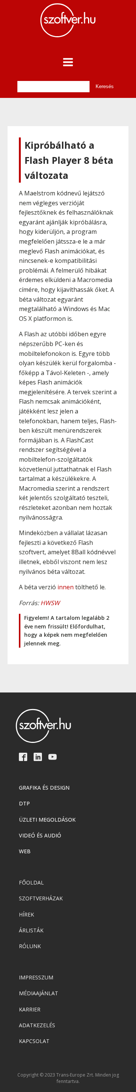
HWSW (50, 603)
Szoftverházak (41, 898)
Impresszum (36, 977)
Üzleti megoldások (47, 819)
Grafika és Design (44, 787)
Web (25, 851)
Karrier (29, 1009)
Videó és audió (40, 835)
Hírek (26, 914)
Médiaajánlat (38, 993)
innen (65, 587)
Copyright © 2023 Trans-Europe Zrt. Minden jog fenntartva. (68, 1078)
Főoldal (31, 882)
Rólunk (30, 946)
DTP (24, 803)
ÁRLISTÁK (31, 930)
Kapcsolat (34, 1041)
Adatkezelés (37, 1025)
